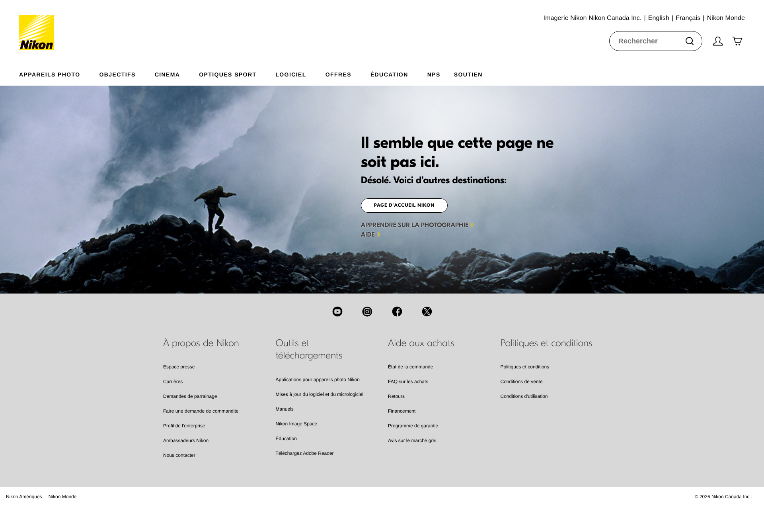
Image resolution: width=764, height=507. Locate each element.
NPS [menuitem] (433, 74)
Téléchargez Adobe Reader (305, 453)
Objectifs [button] (117, 74)
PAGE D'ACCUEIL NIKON (404, 205)
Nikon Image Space (297, 424)
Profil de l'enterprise (184, 426)
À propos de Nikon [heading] (201, 343)
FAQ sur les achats (408, 381)
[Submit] (689, 41)
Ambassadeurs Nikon (186, 440)
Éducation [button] (389, 74)
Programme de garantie (413, 426)
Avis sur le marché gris (412, 440)
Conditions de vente (522, 381)
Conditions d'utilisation (524, 396)
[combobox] (655, 41)
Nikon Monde (63, 496)
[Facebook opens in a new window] (397, 311)
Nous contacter (179, 455)
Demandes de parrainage (190, 396)
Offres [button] (338, 74)
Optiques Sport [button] (227, 74)
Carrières (173, 381)
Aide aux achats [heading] (421, 343)
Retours (396, 396)
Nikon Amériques (24, 496)
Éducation (286, 438)
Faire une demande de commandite (200, 411)
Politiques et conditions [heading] (546, 343)
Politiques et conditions (525, 367)
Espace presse (179, 367)
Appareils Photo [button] (49, 74)
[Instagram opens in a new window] (367, 311)
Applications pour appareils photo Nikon (318, 379)
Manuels (285, 409)
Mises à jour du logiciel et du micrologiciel (320, 394)
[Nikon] (39, 25)
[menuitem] (59, 73)
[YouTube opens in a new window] (337, 311)
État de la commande (410, 367)
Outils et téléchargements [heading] (309, 349)
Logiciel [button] (290, 74)
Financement (401, 411)
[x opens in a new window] (427, 311)
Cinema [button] (167, 74)
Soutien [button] (468, 74)
